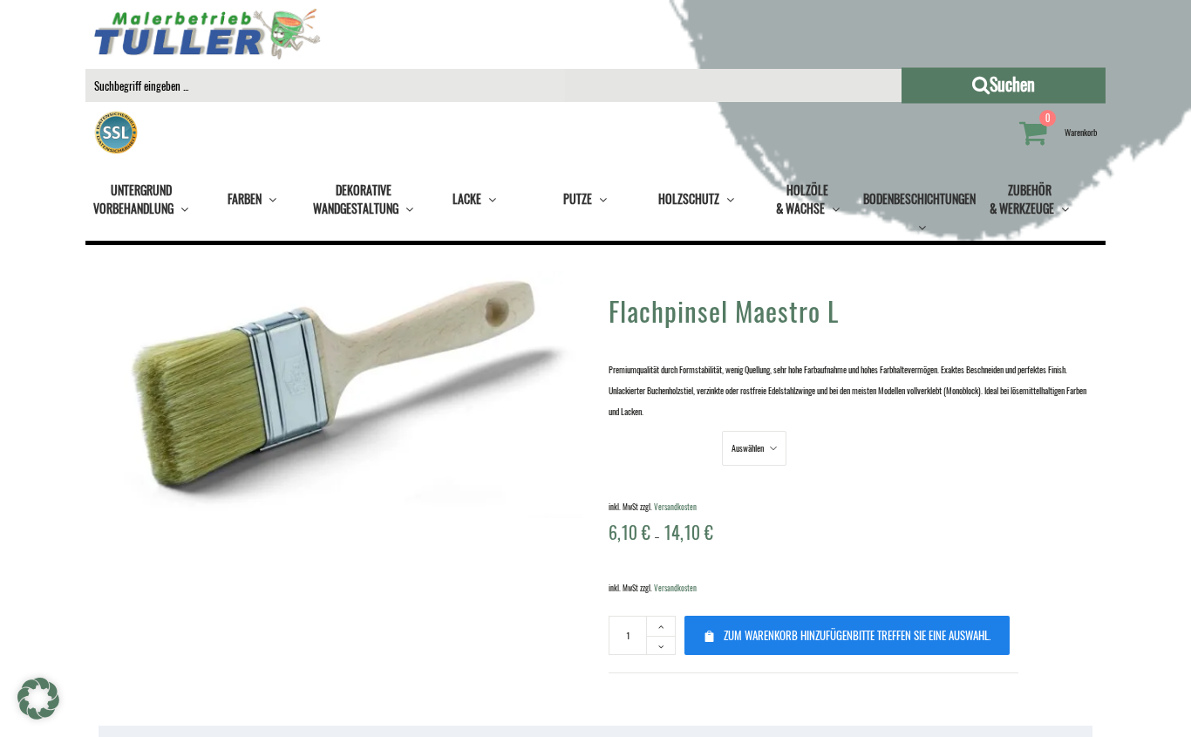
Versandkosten (675, 507)
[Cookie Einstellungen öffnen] (38, 715)
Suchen (1070, 84)
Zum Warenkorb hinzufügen (857, 635)
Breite (661, 446)
